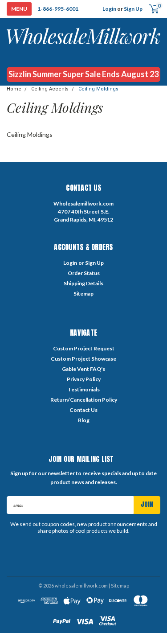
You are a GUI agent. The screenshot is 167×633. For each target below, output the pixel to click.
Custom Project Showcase (83, 358)
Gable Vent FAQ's (83, 369)
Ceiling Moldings (98, 89)
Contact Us (83, 410)
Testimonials (84, 389)
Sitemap (83, 293)
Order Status (84, 273)
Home (14, 89)
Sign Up (133, 8)
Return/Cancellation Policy (83, 399)
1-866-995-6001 (57, 8)
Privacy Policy (84, 379)
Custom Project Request (83, 348)
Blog (84, 420)
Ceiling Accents (50, 89)
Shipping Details (83, 283)
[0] (150, 9)
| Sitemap (119, 585)
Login (109, 8)
